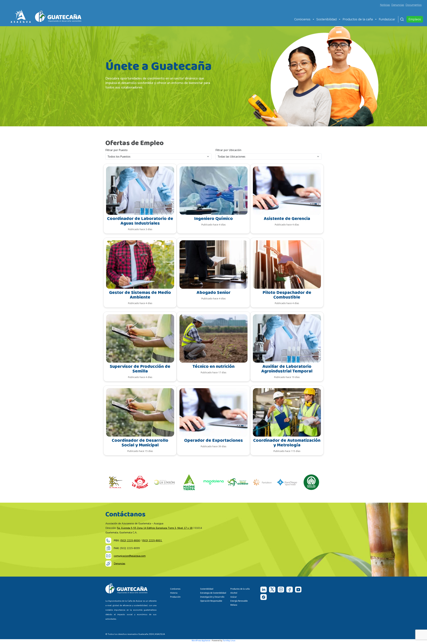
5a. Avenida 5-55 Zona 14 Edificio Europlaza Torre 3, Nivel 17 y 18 (154, 528)
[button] (313, 20)
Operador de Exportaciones (213, 440)
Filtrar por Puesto (116, 150)
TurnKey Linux (229, 640)
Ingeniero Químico (213, 218)
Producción (175, 596)
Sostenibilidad (326, 19)
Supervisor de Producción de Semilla (140, 369)
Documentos (413, 5)
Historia (173, 592)
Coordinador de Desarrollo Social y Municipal (140, 443)
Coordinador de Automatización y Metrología (286, 443)
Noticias (385, 5)
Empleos (414, 19)
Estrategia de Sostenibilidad (213, 592)
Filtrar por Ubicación (228, 150)
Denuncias (397, 5)
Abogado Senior (213, 292)
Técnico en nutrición (213, 366)
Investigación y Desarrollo (212, 596)
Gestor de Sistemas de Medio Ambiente (140, 295)
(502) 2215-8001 (152, 540)
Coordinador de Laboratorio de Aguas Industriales (140, 221)
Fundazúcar (387, 19)
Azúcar (233, 596)
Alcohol (233, 592)
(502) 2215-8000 (130, 540)
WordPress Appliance (201, 640)
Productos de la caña (358, 19)
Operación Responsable (211, 600)
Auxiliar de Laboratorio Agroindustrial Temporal (286, 369)
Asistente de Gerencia (287, 218)
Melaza (233, 604)
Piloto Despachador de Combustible (287, 295)
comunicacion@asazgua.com (130, 556)
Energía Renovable (239, 600)
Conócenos (302, 19)
